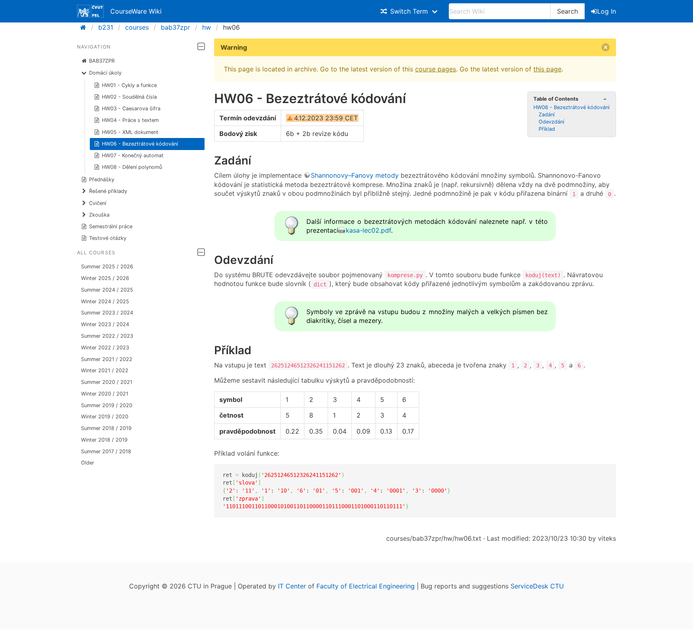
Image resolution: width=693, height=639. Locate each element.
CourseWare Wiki (136, 11)
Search (567, 11)
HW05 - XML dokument (130, 132)
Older (87, 463)
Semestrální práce (110, 226)
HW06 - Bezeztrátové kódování (140, 144)
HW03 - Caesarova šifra (131, 108)
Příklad (547, 129)
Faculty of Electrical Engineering (365, 586)
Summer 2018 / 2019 (106, 428)
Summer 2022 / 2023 (107, 336)
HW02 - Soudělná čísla (129, 97)
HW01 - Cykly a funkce (129, 85)
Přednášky (101, 179)
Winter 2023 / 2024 (105, 324)
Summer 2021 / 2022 (106, 359)
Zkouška (99, 215)
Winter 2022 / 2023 (105, 348)
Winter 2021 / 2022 (104, 370)
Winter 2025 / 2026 (105, 278)
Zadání (547, 115)
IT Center (292, 586)
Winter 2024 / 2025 (105, 301)
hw (206, 27)
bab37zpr (175, 27)
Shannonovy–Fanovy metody (355, 175)
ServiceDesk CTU (537, 586)
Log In (606, 11)
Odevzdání (551, 122)
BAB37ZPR (102, 61)
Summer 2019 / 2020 (106, 405)
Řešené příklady (108, 191)
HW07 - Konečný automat (133, 155)
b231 (105, 27)
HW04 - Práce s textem (130, 120)
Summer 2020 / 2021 (106, 382)
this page (547, 69)
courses (137, 27)
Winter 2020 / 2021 (104, 394)
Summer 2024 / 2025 (107, 290)
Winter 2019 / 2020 (104, 417)
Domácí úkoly (105, 73)
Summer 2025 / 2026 (107, 267)
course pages (435, 69)
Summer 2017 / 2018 (106, 451)
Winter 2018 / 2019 (104, 440)
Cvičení (97, 203)
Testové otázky (107, 238)
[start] (85, 27)
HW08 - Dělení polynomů (132, 167)
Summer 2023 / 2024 (107, 313)
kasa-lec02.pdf (368, 230)
